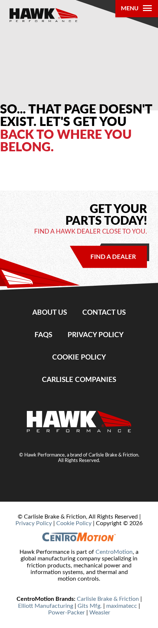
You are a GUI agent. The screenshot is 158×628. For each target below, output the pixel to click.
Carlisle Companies (79, 379)
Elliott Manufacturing (45, 606)
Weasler (99, 613)
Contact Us (104, 312)
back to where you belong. (66, 141)
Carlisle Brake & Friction (108, 599)
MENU (130, 8)
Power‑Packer (66, 613)
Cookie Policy (79, 357)
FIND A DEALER (113, 257)
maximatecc (121, 606)
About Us (49, 312)
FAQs (43, 335)
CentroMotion (114, 552)
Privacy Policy (95, 335)
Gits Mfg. (90, 606)
